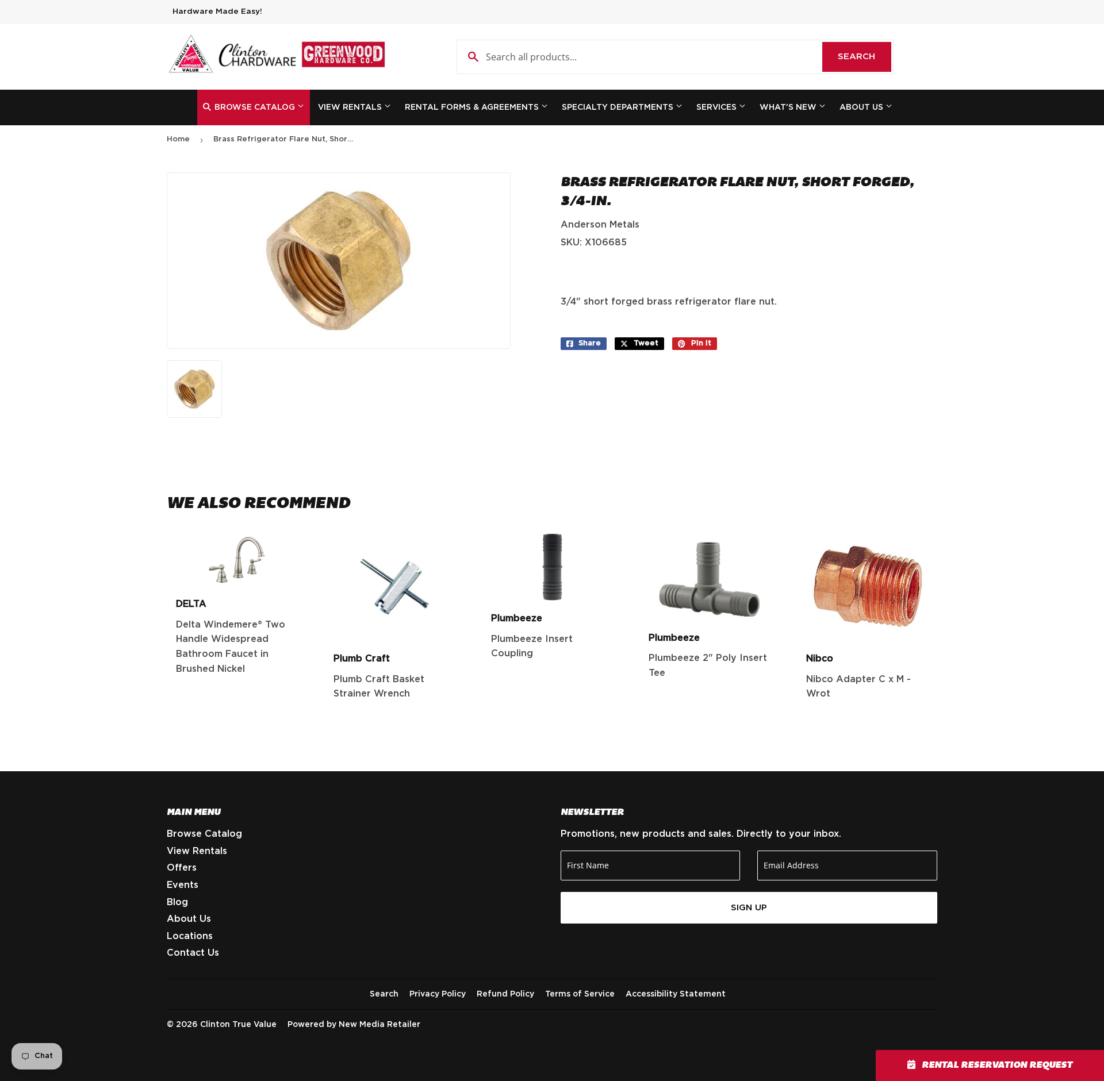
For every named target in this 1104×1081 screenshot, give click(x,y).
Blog (177, 902)
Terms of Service (580, 994)
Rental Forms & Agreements (473, 107)
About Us (862, 107)
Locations (190, 936)
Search (864, 56)
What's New (789, 107)
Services (717, 107)
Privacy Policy (437, 994)
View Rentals (351, 107)
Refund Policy (505, 994)
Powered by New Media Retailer (354, 1025)
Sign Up (749, 907)
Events (182, 885)
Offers (182, 867)
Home (178, 139)
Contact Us (193, 952)
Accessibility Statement (676, 994)
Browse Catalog (254, 107)
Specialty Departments (619, 107)
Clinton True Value (238, 1025)
